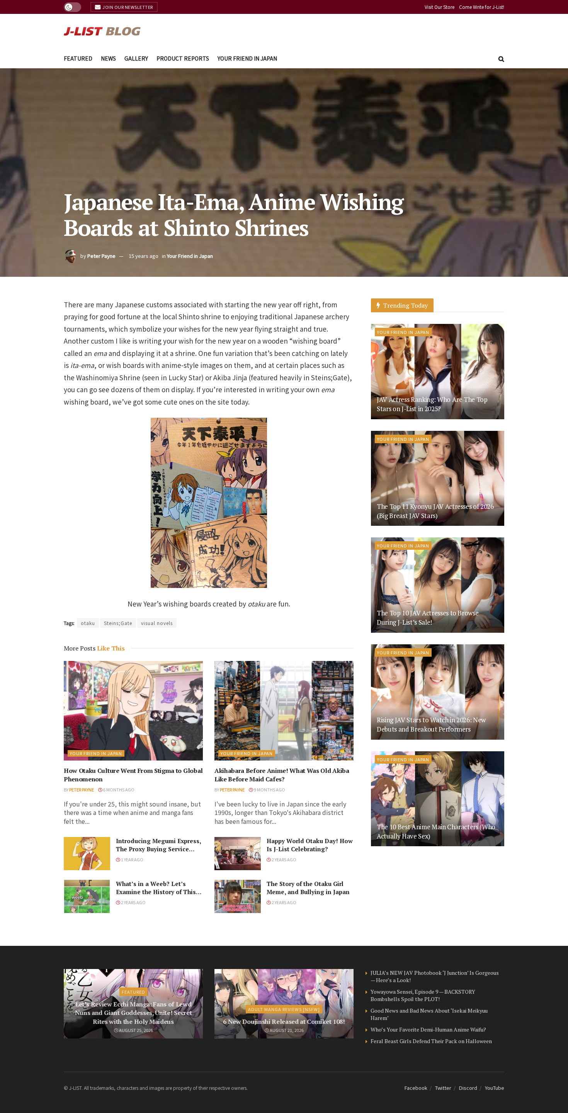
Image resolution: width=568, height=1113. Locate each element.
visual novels (157, 623)
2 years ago (283, 859)
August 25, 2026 (135, 1030)
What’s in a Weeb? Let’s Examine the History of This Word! (156, 892)
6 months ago (118, 789)
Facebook (416, 1087)
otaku (88, 623)
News (108, 58)
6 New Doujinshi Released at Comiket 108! (284, 1021)
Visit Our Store (439, 6)
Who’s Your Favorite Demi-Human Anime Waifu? (428, 1029)
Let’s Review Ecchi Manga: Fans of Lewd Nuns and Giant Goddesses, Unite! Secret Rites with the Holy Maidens (133, 1013)
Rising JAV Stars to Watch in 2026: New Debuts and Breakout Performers (431, 724)
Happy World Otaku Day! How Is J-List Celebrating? (310, 845)
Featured (78, 58)
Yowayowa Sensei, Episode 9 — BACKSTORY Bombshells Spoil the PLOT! (423, 995)
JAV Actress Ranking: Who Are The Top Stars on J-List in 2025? (432, 404)
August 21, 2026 (286, 1030)
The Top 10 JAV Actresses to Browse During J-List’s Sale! (427, 617)
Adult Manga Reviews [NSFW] (284, 1009)
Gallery (136, 58)
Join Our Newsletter (127, 7)
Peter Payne (101, 255)
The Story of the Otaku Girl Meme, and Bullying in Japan (308, 888)
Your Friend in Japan (247, 58)
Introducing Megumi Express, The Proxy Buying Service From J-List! (158, 849)
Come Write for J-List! (481, 6)
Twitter (443, 1087)
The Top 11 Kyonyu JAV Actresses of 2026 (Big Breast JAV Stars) (435, 511)
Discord (468, 1087)
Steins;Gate (118, 623)
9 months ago (269, 789)
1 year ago (131, 859)
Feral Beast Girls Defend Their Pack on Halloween (431, 1041)
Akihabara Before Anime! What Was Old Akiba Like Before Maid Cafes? (281, 774)
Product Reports (182, 58)
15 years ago (143, 255)
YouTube (494, 1087)
